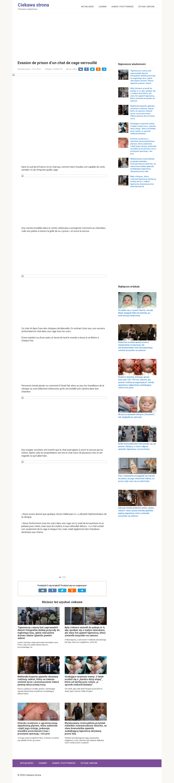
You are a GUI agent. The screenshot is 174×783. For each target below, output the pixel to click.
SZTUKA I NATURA (146, 6)
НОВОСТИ (57, 69)
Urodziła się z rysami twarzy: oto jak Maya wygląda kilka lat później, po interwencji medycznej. (135, 313)
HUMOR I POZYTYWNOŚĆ (122, 6)
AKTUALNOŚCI (87, 6)
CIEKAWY (103, 6)
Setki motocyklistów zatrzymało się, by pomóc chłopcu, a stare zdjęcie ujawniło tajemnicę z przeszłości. (137, 446)
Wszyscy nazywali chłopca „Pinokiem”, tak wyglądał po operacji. (136, 415)
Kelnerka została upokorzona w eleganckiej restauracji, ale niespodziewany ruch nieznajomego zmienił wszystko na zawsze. (135, 346)
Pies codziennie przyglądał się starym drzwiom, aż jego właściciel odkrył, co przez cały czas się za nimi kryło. (136, 478)
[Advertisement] (87, 35)
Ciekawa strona (33, 5)
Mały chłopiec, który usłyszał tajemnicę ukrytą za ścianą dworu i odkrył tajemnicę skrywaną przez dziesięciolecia (143, 181)
